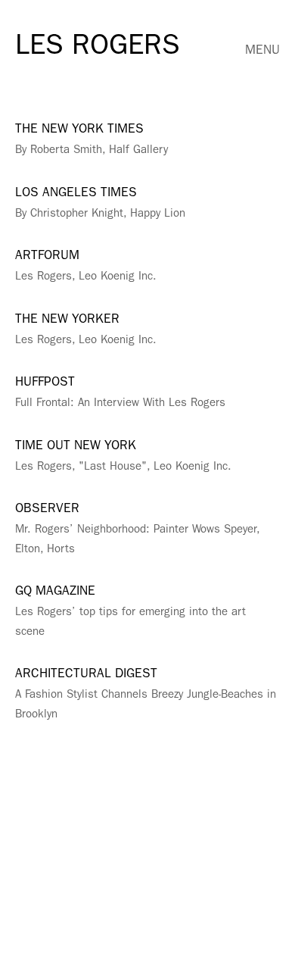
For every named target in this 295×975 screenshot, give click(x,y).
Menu (262, 51)
